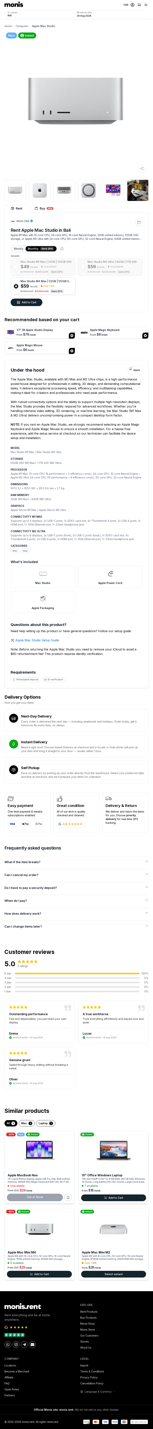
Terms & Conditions (92, 1371)
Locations (10, 1365)
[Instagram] (16, 1344)
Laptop (45, 1123)
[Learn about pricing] (62, 249)
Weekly (18, 248)
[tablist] (76, 208)
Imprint (84, 1365)
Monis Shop (87, 1323)
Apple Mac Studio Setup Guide (37, 640)
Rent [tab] (19, 208)
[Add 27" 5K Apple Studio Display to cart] (72, 336)
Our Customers (89, 1335)
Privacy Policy (89, 1377)
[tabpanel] (76, 262)
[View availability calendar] (138, 222)
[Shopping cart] (139, 4)
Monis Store (87, 1329)
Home (8, 26)
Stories (84, 1341)
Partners (9, 1395)
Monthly (40, 248)
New (25, 550)
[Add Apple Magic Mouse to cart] (72, 351)
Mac (15, 550)
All (10, 1123)
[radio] (43, 266)
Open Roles (11, 1389)
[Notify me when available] (68, 1197)
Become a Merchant (16, 1371)
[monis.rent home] (13, 4)
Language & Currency (98, 1391)
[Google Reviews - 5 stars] (38, 1327)
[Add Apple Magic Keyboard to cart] (145, 336)
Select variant (114, 1274)
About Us (85, 1347)
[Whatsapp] (7, 1344)
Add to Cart (29, 302)
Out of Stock (35, 1197)
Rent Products (89, 1311)
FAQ (7, 1383)
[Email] (32, 1344)
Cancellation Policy (92, 1383)
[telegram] (24, 1344)
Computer (22, 26)
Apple (136, 370)
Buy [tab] (46, 208)
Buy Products (88, 1317)
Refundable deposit (27, 679)
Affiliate (8, 1377)
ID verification (55, 679)
